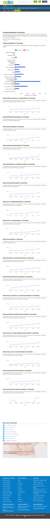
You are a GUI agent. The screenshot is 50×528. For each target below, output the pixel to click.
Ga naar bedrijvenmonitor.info (23, 509)
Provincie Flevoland (6, 482)
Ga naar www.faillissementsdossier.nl (8, 510)
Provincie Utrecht (6, 497)
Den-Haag (20, 501)
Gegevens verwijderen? (27, 515)
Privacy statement (41, 515)
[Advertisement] (25, 22)
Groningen (20, 488)
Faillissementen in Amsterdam (11, 436)
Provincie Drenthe (6, 480)
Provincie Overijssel (6, 495)
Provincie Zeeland (6, 499)
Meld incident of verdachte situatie (39, 480)
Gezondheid (31, 8)
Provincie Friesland (6, 484)
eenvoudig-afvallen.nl (12, 453)
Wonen (26, 8)
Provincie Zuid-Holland (7, 501)
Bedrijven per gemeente (37, 499)
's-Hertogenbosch (21, 491)
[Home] (8, 2)
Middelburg (20, 499)
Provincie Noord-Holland (7, 493)
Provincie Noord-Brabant (7, 491)
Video (36, 8)
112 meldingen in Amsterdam (11, 425)
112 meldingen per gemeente (39, 495)
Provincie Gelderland (7, 486)
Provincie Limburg (6, 489)
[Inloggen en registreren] (43, 2)
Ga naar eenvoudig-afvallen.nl (39, 508)
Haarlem (19, 493)
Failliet (9, 10)
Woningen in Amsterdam (10, 438)
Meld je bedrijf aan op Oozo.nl (39, 486)
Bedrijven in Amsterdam (9, 427)
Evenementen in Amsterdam (10, 431)
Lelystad (19, 482)
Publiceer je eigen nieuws (38, 482)
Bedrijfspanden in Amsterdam (11, 440)
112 (15, 8)
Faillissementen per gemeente (39, 490)
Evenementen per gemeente (38, 500)
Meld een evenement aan (38, 484)
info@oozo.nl (18, 515)
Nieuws (22, 8)
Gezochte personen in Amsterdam (11, 434)
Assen (19, 480)
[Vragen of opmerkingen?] (46, 2)
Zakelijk (18, 8)
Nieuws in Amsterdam (9, 429)
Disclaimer (34, 515)
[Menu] (39, 2)
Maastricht (20, 489)
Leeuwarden (20, 484)
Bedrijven (5, 10)
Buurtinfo (11, 8)
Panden (12, 10)
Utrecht (19, 497)
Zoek (35, 1)
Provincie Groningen (7, 488)
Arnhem (19, 486)
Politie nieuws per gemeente (38, 497)
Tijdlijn (7, 8)
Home (4, 8)
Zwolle (19, 495)
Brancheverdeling (17, 10)
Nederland (5, 5)
